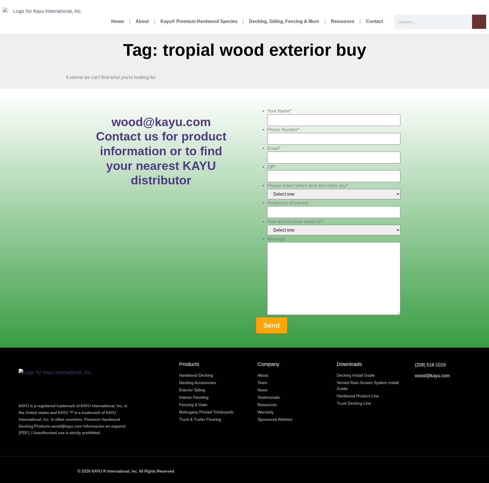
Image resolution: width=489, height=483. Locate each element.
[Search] (479, 22)
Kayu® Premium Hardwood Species (198, 21)
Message (276, 239)
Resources (342, 21)
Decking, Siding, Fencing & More (284, 21)
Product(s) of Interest (287, 203)
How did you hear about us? (295, 221)
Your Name (279, 111)
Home (117, 21)
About (142, 21)
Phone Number (283, 130)
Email (273, 148)
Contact (374, 21)
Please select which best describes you (307, 186)
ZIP (271, 167)
